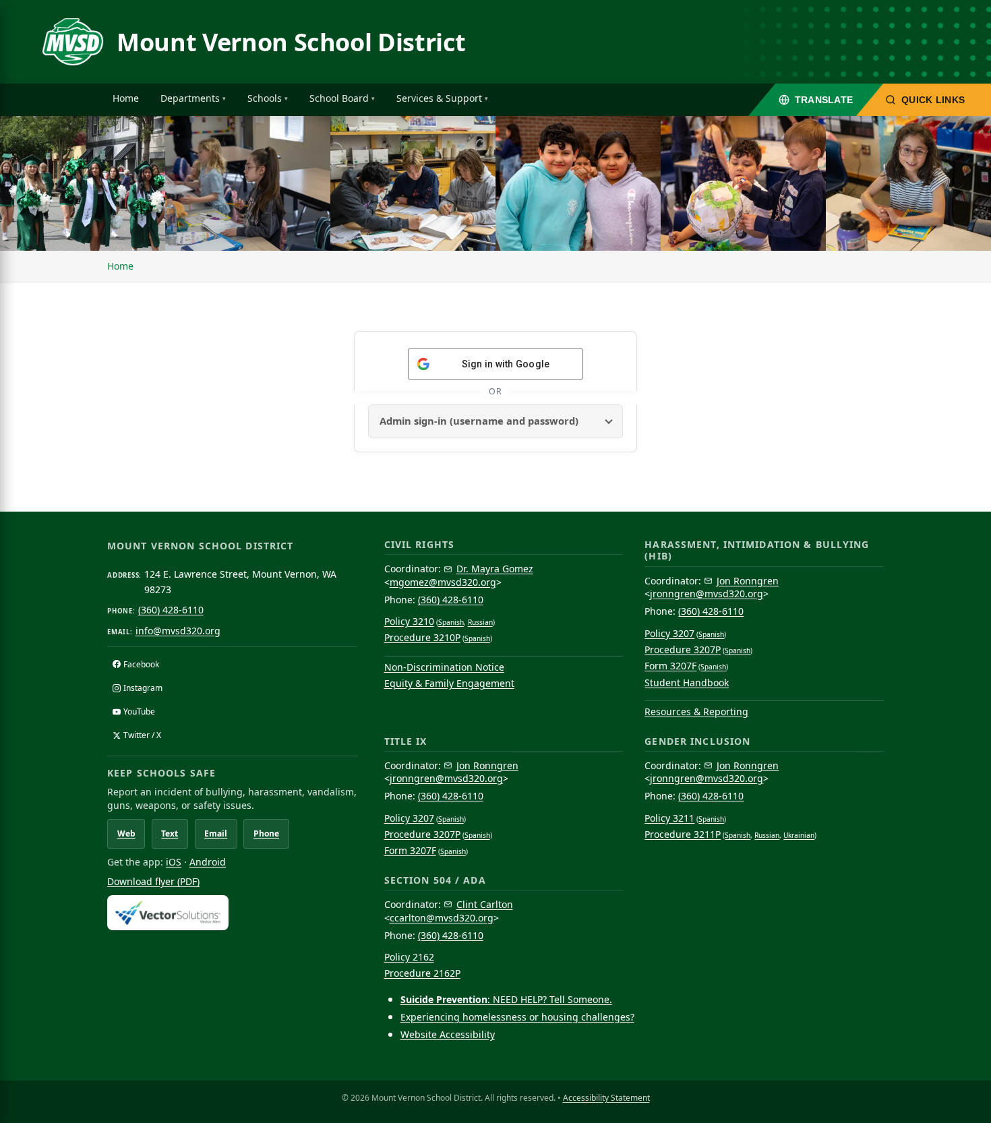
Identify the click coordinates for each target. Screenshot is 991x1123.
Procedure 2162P (422, 973)
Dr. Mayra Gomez (494, 568)
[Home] (73, 41)
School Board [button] (339, 98)
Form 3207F (670, 665)
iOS (173, 861)
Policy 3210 (409, 621)
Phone (266, 833)
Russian (480, 622)
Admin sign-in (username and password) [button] (479, 420)
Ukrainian (798, 835)
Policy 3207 (669, 633)
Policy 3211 (669, 818)
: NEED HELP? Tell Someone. (506, 999)
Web (126, 833)
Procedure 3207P (682, 649)
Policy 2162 (409, 956)
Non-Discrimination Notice (444, 667)
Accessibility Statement (606, 1097)
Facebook (141, 664)
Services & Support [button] (439, 98)
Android (207, 861)
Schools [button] (264, 98)
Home (126, 98)
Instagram (142, 688)
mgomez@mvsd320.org (443, 582)
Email (215, 833)
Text (169, 833)
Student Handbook (686, 682)
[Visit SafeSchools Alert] (232, 912)
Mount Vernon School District (291, 42)
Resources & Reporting (696, 711)
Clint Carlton (484, 904)
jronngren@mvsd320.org (706, 593)
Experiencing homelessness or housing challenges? (517, 1016)
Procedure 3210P (422, 637)
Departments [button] (190, 98)
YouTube (139, 711)
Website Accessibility (447, 1034)
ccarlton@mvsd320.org (441, 917)
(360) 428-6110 (171, 609)
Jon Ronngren (748, 580)
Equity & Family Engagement (449, 683)
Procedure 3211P (682, 834)
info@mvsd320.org (178, 630)
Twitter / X (142, 735)
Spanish (451, 622)
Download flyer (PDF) (153, 881)
